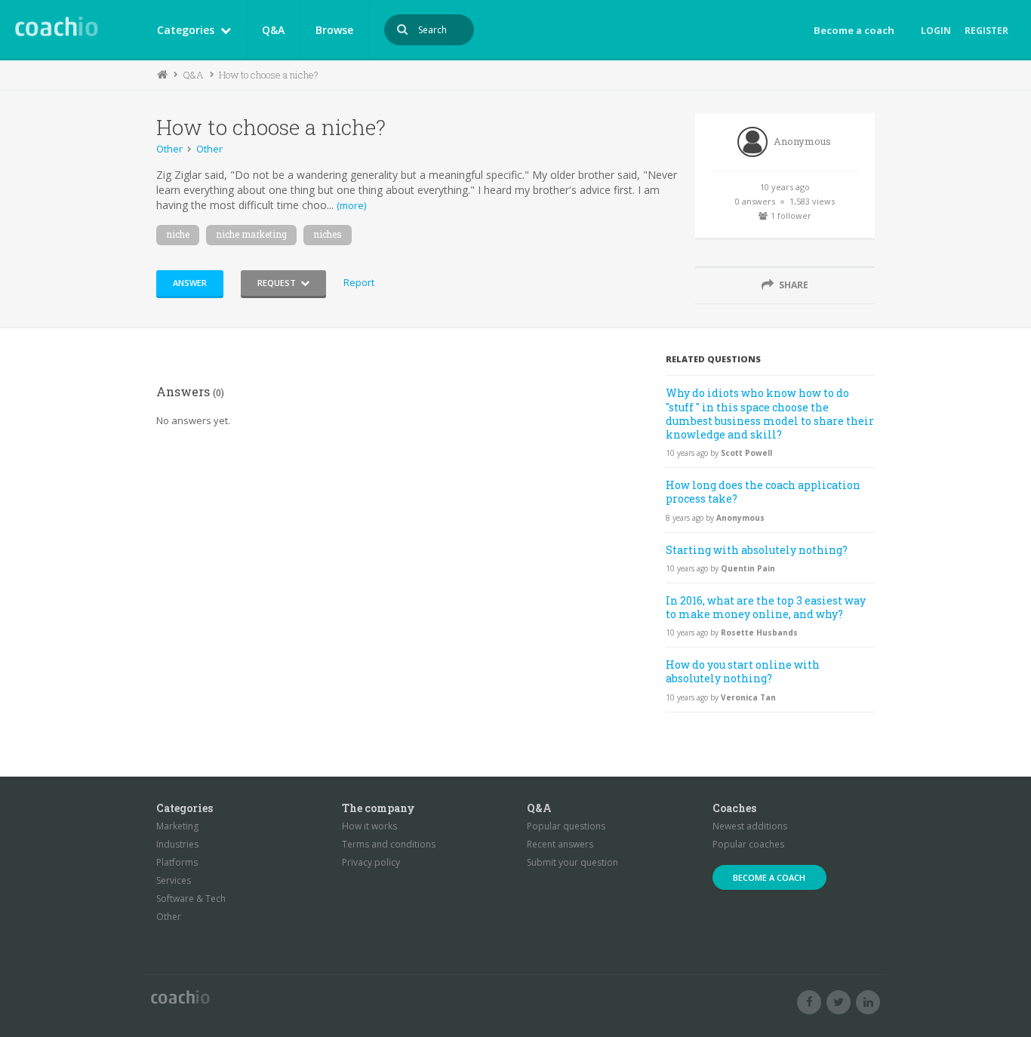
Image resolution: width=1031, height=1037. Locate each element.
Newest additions (749, 826)
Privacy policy (371, 862)
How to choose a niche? (269, 75)
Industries (177, 844)
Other (169, 148)
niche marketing (251, 234)
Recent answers (560, 844)
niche (177, 234)
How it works (369, 826)
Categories (185, 30)
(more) (351, 205)
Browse (334, 30)
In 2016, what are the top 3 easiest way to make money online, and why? (766, 607)
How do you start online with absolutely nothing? (743, 671)
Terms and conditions (388, 844)
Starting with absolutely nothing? (757, 550)
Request (276, 282)
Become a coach (854, 30)
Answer (190, 282)
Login (936, 30)
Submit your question (572, 862)
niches (327, 234)
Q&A (273, 30)
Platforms (177, 862)
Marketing (177, 826)
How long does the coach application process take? (763, 492)
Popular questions (566, 826)
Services (173, 880)
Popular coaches (748, 844)
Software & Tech (191, 898)
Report (358, 282)
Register (986, 30)
